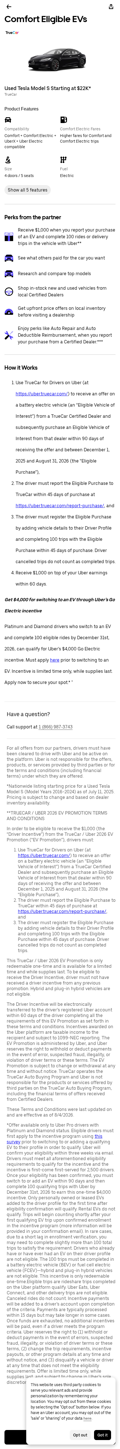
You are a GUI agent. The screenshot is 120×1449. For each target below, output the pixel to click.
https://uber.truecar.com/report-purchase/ (60, 505)
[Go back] (9, 6)
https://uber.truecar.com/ (42, 394)
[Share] (111, 6)
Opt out (80, 1435)
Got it (102, 1435)
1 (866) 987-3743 (56, 726)
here (54, 660)
